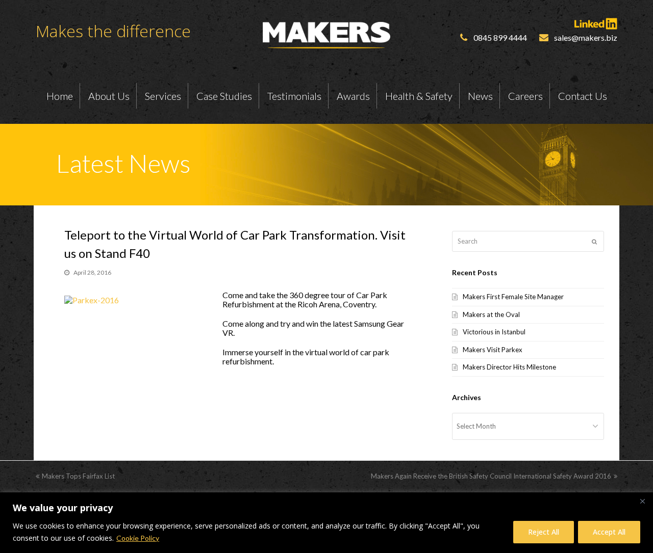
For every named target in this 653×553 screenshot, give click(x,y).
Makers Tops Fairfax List (78, 476)
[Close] (642, 501)
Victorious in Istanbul (494, 332)
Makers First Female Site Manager (513, 297)
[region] (326, 522)
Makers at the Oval (491, 314)
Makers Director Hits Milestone (509, 367)
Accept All (609, 532)
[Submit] (594, 241)
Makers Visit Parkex (492, 350)
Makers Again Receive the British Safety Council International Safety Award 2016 (491, 476)
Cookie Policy (137, 538)
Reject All (543, 532)
